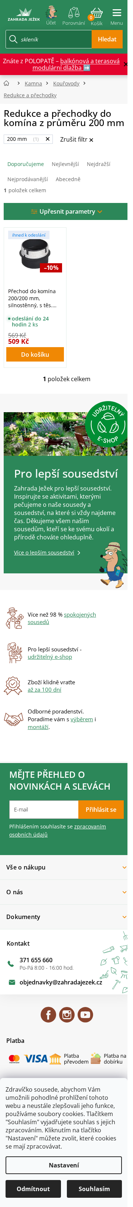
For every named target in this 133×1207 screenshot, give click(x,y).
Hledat (107, 39)
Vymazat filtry (76, 140)
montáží (38, 726)
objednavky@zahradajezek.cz (61, 982)
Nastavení (64, 1165)
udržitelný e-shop (50, 656)
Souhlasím (94, 1189)
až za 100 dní (44, 689)
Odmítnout (33, 1189)
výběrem (82, 719)
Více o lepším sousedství (44, 552)
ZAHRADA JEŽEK (48, 1018)
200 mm (22, 138)
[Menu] (116, 14)
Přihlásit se (101, 810)
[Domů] (9, 83)
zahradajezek (67, 1018)
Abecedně (68, 179)
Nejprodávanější (27, 179)
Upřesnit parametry (67, 211)
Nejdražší (98, 163)
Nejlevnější (65, 163)
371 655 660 (36, 960)
